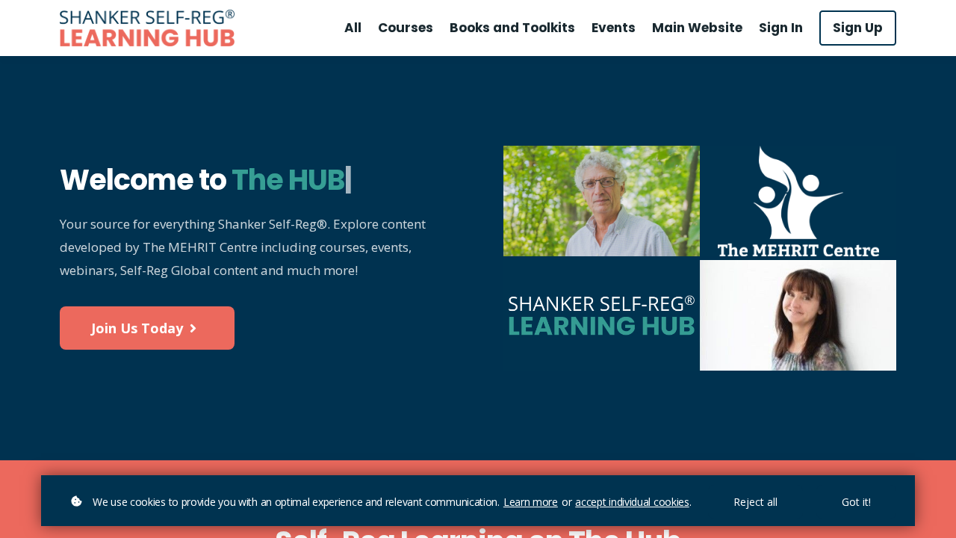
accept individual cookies (632, 502)
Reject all (755, 502)
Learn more (530, 502)
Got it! (856, 502)
